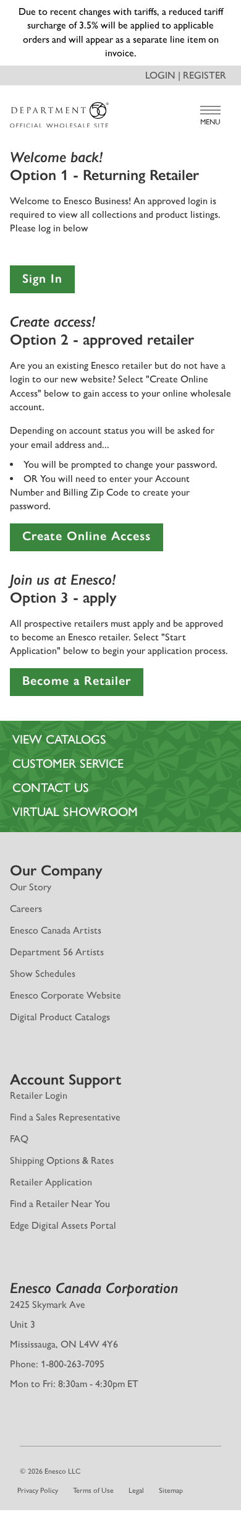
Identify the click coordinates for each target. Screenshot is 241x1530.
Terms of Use (93, 1449)
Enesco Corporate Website (65, 953)
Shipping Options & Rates (62, 1119)
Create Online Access (86, 494)
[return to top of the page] (120, 1478)
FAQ (19, 1097)
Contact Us (50, 746)
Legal (136, 1449)
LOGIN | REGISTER (185, 33)
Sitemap (171, 1449)
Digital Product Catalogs (60, 975)
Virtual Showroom (75, 770)
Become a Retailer (76, 639)
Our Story (30, 845)
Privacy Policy (37, 1449)
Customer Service (68, 722)
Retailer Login (38, 1054)
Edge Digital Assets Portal (63, 1184)
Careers (26, 866)
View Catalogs (59, 697)
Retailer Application (51, 1140)
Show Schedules (42, 931)
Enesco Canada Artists (55, 888)
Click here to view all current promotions (121, 11)
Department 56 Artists (57, 910)
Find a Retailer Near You (60, 1162)
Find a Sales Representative (65, 1075)
